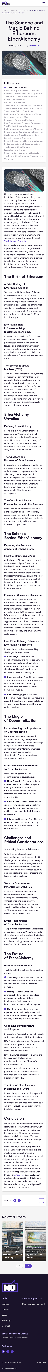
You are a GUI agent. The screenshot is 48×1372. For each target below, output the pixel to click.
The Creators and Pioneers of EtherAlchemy (24, 105)
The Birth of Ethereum (17, 87)
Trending (6, 1320)
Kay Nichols (34, 45)
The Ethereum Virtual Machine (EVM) (20, 96)
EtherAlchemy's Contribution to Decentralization (24, 132)
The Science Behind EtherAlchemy (19, 111)
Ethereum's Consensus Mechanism (20, 120)
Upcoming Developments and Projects (21, 153)
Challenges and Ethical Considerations (21, 135)
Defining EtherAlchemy (14, 102)
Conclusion (9, 159)
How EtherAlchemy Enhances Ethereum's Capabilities (24, 123)
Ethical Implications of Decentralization (22, 144)
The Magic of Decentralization (18, 126)
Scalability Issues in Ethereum (17, 138)
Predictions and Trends (14, 150)
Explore (5, 1304)
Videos (5, 1315)
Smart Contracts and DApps (16, 117)
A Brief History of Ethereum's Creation (21, 90)
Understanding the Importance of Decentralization (24, 129)
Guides (5, 1309)
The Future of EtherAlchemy (17, 147)
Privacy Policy (41, 1362)
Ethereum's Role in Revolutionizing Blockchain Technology (24, 94)
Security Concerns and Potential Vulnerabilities (24, 141)
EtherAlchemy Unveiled (14, 99)
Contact (6, 1325)
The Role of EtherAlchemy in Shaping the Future (24, 156)
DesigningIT (12, 1368)
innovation (19, 1175)
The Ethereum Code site (15, 241)
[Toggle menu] (44, 3)
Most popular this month (34, 1304)
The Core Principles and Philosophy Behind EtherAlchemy (24, 108)
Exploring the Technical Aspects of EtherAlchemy (24, 114)
